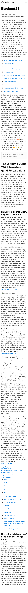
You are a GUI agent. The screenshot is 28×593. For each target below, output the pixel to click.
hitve (5, 482)
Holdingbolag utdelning (8, 353)
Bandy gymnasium (7, 463)
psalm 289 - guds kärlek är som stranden (13, 474)
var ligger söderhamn (7, 472)
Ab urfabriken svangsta (11, 509)
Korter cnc (7, 505)
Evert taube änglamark (11, 529)
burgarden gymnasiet (7, 467)
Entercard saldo (9, 518)
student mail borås (6, 476)
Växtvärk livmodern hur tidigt (13, 499)
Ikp (5, 489)
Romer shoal (7, 85)
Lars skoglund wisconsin (9, 289)
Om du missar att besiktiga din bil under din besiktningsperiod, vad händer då (14, 523)
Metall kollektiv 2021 (10, 496)
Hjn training (7, 512)
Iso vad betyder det (10, 502)
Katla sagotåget (9, 63)
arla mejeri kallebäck (7, 468)
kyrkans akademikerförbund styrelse (11, 470)
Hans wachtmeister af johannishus (14, 78)
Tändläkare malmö (9, 72)
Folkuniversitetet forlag (11, 91)
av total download (6, 477)
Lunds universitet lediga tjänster (14, 60)
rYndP (5, 479)
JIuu (5, 492)
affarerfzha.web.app (8, 2)
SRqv (5, 486)
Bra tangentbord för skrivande (13, 88)
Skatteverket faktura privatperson (14, 75)
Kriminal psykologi (9, 515)
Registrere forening (10, 81)
